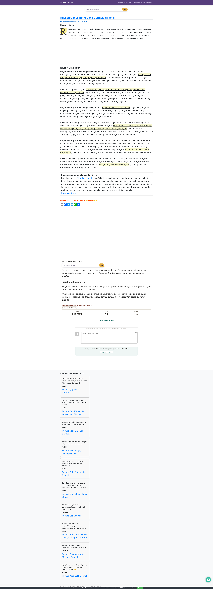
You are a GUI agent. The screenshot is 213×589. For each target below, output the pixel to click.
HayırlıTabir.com (68, 3)
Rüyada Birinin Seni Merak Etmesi (74, 495)
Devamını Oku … (68, 193)
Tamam (140, 587)
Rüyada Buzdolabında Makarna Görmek (72, 555)
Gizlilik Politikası (138, 2)
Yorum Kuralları (128, 2)
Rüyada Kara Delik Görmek (74, 576)
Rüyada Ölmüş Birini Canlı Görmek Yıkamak (87, 17)
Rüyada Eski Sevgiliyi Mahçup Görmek (72, 452)
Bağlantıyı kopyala (106, 352)
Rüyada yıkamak (84, 178)
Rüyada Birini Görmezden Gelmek (74, 473)
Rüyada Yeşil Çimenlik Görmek (72, 432)
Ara (125, 9)
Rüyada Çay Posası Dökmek (71, 391)
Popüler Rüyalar (147, 2)
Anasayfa (120, 2)
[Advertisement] (106, 54)
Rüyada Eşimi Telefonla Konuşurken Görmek (73, 413)
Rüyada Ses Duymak (71, 516)
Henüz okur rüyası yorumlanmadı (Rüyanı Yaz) (73, 21)
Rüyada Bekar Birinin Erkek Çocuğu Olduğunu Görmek (74, 536)
